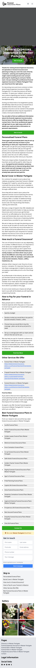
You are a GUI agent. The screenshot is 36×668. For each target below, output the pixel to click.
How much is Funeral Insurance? (13, 582)
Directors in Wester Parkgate (10, 643)
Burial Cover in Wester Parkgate (13, 579)
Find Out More (18, 353)
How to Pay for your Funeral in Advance (15, 585)
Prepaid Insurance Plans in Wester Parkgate (15, 652)
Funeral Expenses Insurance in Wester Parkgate (16, 645)
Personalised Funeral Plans (11, 576)
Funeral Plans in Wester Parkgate (11, 650)
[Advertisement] (18, 26)
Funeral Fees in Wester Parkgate (11, 648)
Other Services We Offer (11, 588)
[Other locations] (28, 4)
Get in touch (18, 61)
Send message (18, 566)
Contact (3, 654)
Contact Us (18, 528)
